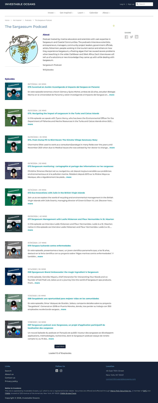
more (111, 95)
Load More (60, 346)
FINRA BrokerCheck (68, 393)
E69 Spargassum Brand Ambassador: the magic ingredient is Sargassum (63, 272)
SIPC (145, 391)
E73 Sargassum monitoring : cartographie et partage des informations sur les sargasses (70, 166)
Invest (51, 13)
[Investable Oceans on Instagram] (61, 371)
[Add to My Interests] (114, 26)
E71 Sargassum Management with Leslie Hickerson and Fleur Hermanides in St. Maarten (71, 219)
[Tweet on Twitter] (131, 38)
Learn (81, 13)
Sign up (131, 4)
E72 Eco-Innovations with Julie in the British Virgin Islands (56, 193)
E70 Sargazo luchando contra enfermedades (49, 246)
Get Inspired (66, 13)
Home (7, 20)
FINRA (7, 393)
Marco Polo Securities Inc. (120, 391)
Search (8, 371)
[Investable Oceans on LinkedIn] (57, 371)
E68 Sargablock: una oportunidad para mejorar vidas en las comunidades (63, 298)
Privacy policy (11, 381)
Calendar (94, 13)
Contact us (10, 378)
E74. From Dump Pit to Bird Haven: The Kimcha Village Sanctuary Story (62, 140)
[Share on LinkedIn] (136, 38)
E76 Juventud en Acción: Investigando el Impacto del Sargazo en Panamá (63, 87)
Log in (122, 4)
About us (9, 374)
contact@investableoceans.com (121, 379)
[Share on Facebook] (126, 38)
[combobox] (144, 4)
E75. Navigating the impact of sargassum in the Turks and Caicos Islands (63, 113)
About (106, 13)
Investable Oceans (31, 398)
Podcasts (28, 20)
